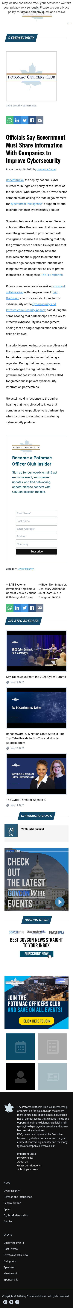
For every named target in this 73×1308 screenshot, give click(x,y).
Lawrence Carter (46, 169)
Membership (11, 1273)
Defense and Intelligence (18, 1196)
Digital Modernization (16, 1215)
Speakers (9, 1267)
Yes (58, 12)
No (63, 12)
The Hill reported (52, 275)
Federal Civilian (12, 1203)
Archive (8, 1221)
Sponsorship (11, 1279)
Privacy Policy (25, 1157)
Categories (10, 1261)
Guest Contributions (29, 1165)
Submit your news (27, 1169)
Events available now (16, 1255)
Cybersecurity (26, 568)
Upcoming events (14, 1242)
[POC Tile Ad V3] (36, 1002)
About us (22, 1161)
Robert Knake (15, 180)
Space (7, 1209)
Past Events (11, 1248)
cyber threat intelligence (26, 204)
